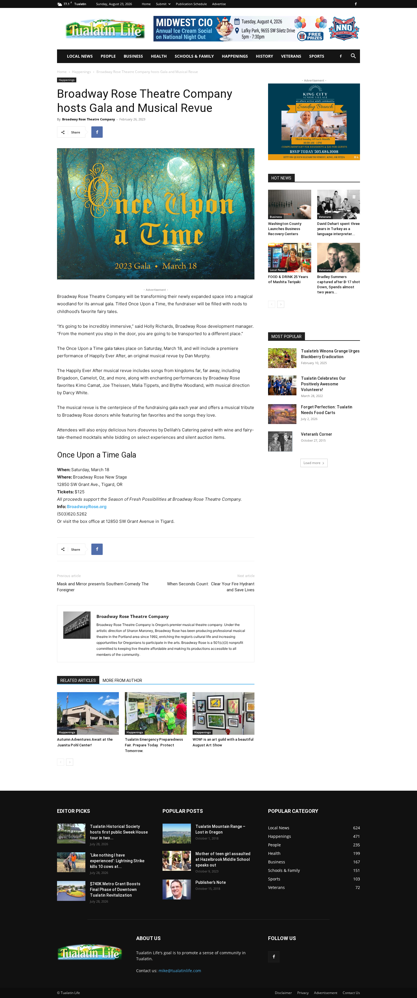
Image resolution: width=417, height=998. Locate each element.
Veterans (291, 56)
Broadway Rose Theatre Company (88, 119)
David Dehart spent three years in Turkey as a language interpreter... (338, 229)
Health (159, 56)
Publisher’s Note (210, 882)
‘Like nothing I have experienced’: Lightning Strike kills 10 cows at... (117, 861)
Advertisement (325, 992)
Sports (316, 56)
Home (146, 4)
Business (133, 56)
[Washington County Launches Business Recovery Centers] (289, 204)
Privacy (303, 992)
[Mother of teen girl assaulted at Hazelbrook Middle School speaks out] (177, 861)
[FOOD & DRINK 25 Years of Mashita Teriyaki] (289, 257)
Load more (312, 462)
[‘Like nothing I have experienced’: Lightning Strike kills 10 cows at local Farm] (71, 862)
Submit (161, 4)
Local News (80, 56)
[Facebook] (355, 4)
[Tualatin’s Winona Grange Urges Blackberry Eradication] (282, 358)
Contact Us (351, 992)
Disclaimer (283, 992)
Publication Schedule (191, 4)
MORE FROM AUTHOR (122, 680)
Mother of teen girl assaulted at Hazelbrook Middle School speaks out (222, 859)
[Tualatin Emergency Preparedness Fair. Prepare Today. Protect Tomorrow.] (156, 713)
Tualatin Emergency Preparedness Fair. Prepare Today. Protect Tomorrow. (154, 745)
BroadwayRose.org (87, 506)
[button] (353, 56)
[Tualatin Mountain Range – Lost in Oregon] (177, 834)
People (108, 56)
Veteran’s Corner (316, 434)
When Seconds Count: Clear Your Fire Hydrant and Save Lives (210, 586)
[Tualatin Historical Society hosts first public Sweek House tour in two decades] (71, 834)
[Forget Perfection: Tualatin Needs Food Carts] (282, 414)
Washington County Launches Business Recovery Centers (284, 229)
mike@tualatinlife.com (180, 970)
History (264, 56)
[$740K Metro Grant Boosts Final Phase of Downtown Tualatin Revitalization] (71, 891)
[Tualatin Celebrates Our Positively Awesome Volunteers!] (282, 385)
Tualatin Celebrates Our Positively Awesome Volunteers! (323, 384)
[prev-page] (60, 762)
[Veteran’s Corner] (280, 441)
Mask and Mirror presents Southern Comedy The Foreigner (103, 586)
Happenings (235, 56)
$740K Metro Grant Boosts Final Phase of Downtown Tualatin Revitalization (115, 889)
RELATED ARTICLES (78, 680)
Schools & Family (194, 56)
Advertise (219, 4)
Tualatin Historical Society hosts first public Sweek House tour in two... (119, 832)
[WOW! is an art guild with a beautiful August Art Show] (223, 713)
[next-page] (69, 762)
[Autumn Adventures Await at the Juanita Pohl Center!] (88, 713)
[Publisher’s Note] (177, 889)
